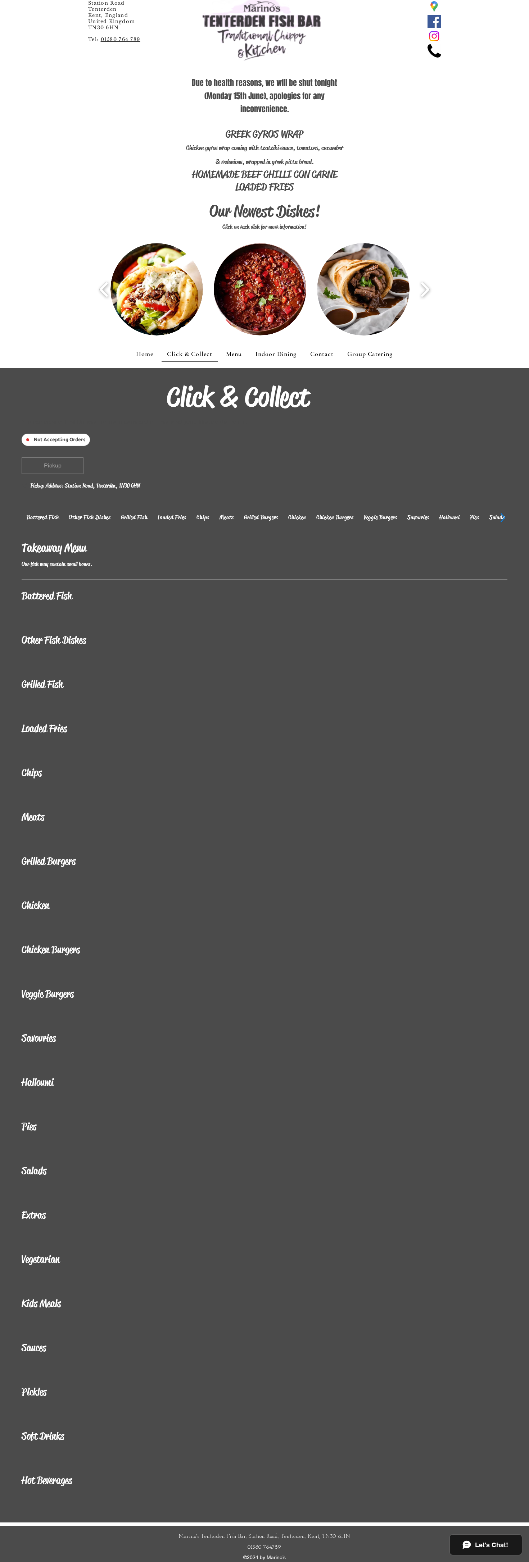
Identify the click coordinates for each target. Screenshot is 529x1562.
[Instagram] (434, 36)
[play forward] (425, 289)
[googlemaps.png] (434, 6)
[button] (156, 289)
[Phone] (434, 51)
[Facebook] (434, 21)
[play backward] (104, 289)
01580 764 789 (120, 39)
